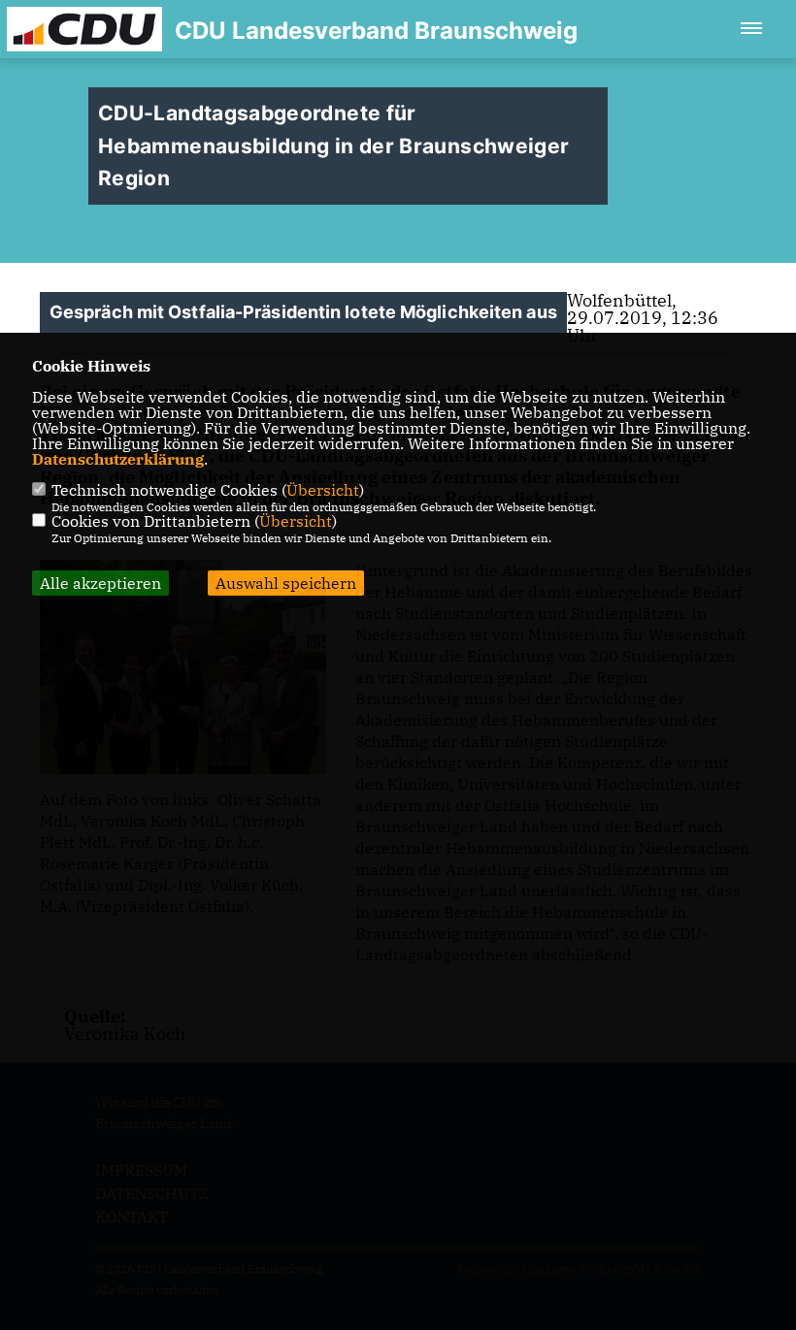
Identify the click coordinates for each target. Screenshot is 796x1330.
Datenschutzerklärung (118, 459)
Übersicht (322, 490)
